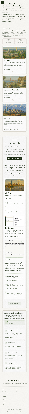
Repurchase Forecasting (11, 90)
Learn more (6, 69)
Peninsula (7, 60)
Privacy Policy (10, 411)
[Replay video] (22, 242)
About (17, 391)
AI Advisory (7, 118)
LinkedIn (3, 402)
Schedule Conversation (13, 158)
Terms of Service (18, 411)
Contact (3, 404)
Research (18, 394)
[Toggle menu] (2, 2)
